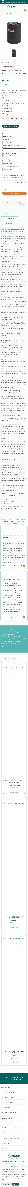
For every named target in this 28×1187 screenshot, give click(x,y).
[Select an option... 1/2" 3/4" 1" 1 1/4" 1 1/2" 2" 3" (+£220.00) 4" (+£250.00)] (14, 136)
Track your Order (8, 1122)
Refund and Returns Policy (11, 1128)
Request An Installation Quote (13, 566)
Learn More (22, 203)
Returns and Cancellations (11, 1138)
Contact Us (7, 1148)
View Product (14, 792)
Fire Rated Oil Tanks (9, 1107)
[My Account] (19, 6)
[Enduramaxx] (8, 67)
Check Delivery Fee (9, 126)
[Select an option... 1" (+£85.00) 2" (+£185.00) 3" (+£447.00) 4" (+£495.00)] (14, 169)
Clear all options (7, 182)
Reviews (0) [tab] (10, 223)
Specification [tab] (10, 219)
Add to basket (14, 193)
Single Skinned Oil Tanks (11, 1112)
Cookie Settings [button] (6, 1184)
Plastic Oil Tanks (8, 1097)
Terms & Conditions (9, 1133)
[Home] (11, 6)
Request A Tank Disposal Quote (13, 616)
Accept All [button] (15, 1184)
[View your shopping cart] (24, 6)
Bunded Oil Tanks (9, 1092)
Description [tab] (10, 214)
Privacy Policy (15, 1178)
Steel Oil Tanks (8, 1102)
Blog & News (7, 1143)
